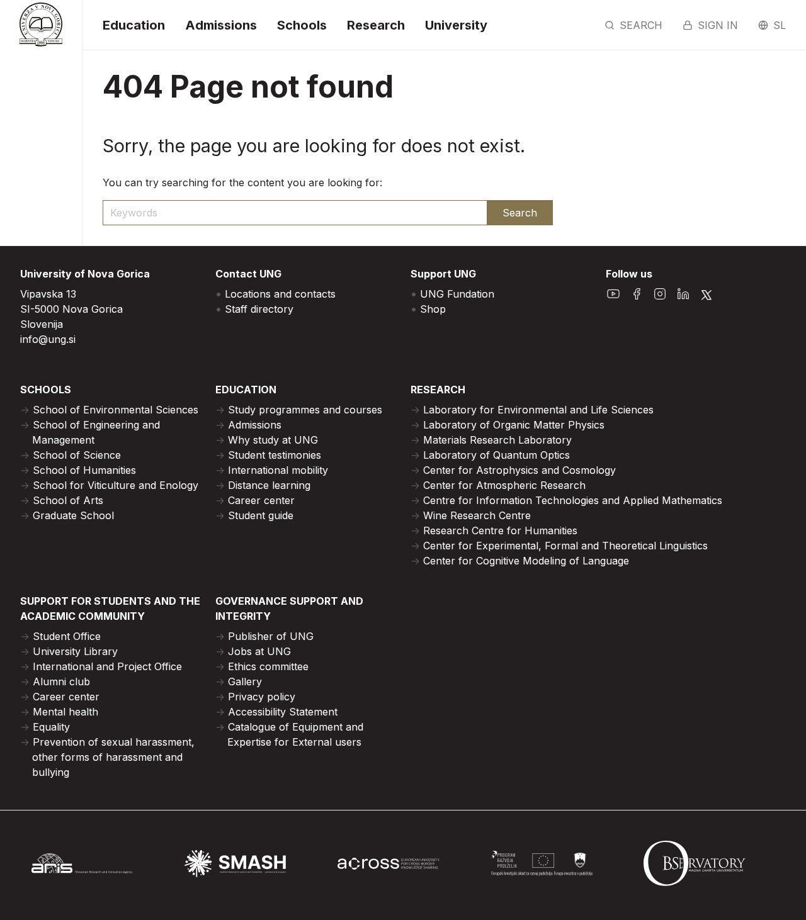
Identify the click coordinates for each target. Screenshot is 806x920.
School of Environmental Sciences (115, 409)
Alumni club (61, 681)
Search (641, 25)
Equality (51, 727)
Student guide (260, 515)
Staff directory (259, 309)
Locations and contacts (280, 294)
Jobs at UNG (259, 651)
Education (134, 25)
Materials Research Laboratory (497, 440)
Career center (261, 500)
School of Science (77, 455)
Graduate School (73, 515)
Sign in (718, 25)
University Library (75, 651)
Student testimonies (274, 455)
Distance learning (269, 485)
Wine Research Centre (477, 515)
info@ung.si (48, 339)
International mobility (278, 470)
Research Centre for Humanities (500, 530)
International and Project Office (107, 666)
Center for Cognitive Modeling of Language (526, 560)
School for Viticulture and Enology (115, 485)
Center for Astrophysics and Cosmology (519, 470)
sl (779, 25)
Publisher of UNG (271, 636)
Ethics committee (268, 666)
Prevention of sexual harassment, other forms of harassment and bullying (113, 757)
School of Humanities (84, 470)
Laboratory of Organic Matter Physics (513, 424)
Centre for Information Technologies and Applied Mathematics (572, 500)
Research (376, 25)
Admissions (221, 25)
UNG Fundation (457, 294)
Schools (302, 25)
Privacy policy (261, 696)
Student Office (67, 636)
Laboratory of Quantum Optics (496, 455)
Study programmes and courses (305, 409)
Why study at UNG (273, 440)
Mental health (65, 711)
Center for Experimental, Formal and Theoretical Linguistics (565, 545)
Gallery (245, 681)
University (456, 25)
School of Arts (68, 500)
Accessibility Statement (283, 711)
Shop (433, 309)
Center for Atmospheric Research (504, 485)
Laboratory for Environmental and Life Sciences (538, 409)
